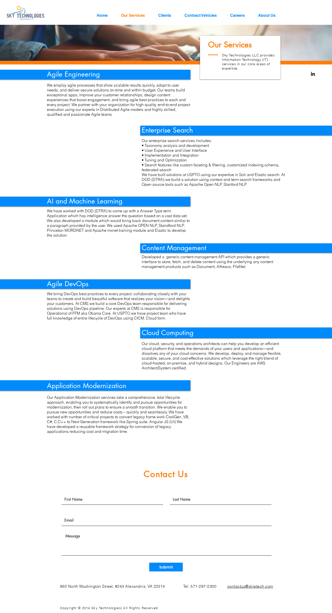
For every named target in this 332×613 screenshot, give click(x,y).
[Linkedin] (313, 74)
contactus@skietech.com (250, 586)
